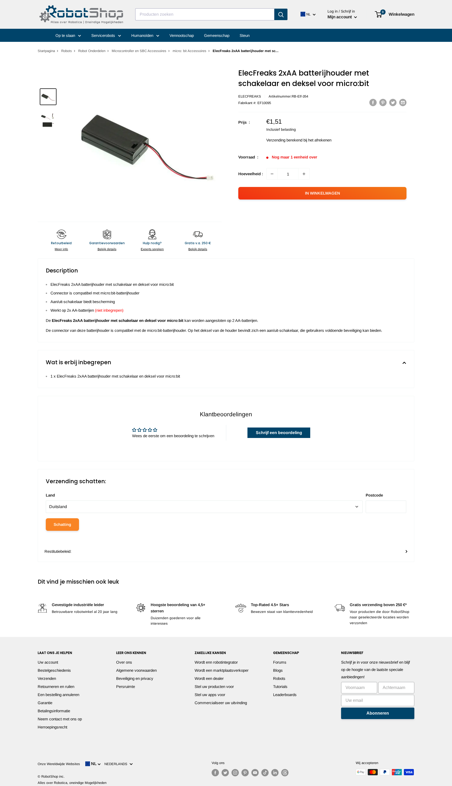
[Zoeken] (280, 14)
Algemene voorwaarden (136, 670)
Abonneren (377, 713)
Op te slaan (65, 35)
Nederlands (116, 764)
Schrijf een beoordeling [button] (279, 432)
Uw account (48, 662)
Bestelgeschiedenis (54, 670)
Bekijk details (107, 249)
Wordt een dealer (209, 678)
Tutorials (280, 686)
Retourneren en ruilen (56, 686)
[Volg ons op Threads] (285, 772)
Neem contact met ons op (60, 719)
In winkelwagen (322, 193)
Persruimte (125, 686)
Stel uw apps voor (210, 694)
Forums (279, 662)
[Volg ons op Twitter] (225, 772)
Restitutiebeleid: (57, 551)
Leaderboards (285, 694)
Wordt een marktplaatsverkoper (221, 670)
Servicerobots (103, 35)
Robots (66, 51)
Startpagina (46, 51)
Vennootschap (182, 35)
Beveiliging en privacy (134, 678)
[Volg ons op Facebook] (215, 772)
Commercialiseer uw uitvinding (221, 702)
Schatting (62, 524)
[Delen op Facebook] (373, 102)
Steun (245, 35)
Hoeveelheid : (250, 174)
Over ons (124, 662)
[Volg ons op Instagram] (235, 772)
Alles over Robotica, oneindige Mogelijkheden (72, 783)
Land (50, 495)
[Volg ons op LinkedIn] (275, 772)
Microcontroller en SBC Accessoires (139, 51)
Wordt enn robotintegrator (216, 662)
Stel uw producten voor (214, 686)
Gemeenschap (216, 35)
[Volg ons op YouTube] (255, 772)
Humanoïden (142, 35)
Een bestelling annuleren (58, 694)
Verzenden (47, 678)
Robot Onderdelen (91, 51)
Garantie (45, 702)
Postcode (374, 495)
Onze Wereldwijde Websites (59, 764)
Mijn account (340, 17)
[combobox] (204, 14)
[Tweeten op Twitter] (393, 102)
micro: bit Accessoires (189, 51)
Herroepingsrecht (52, 727)
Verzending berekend (284, 140)
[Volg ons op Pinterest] (245, 772)
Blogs (278, 670)
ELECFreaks (249, 96)
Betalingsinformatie (54, 711)
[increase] (303, 173)
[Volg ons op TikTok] (265, 772)
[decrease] (272, 173)
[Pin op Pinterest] (383, 102)
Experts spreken (152, 249)
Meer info (61, 249)
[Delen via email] (402, 102)
